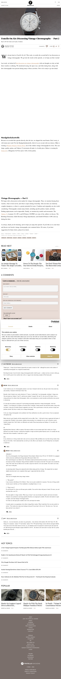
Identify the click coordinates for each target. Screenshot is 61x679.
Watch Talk (30, 644)
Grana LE (4, 151)
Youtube (30, 659)
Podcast (4, 237)
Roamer (29, 237)
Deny (11, 356)
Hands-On (31, 639)
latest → (57, 246)
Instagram (30, 657)
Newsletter (30, 629)
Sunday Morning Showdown (30, 648)
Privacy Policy (30, 673)
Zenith (34, 237)
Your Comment (6, 284)
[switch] (23, 350)
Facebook (30, 655)
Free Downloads (30, 626)
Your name (5, 294)
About (30, 620)
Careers (30, 622)
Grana (19, 237)
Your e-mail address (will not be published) (12, 300)
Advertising (30, 624)
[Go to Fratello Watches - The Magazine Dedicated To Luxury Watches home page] (30, 1)
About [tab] (50, 326)
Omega (24, 237)
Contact (30, 631)
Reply (8, 379)
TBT (30, 640)
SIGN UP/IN (4, 2)
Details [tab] (30, 326)
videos (58, 5)
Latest (30, 649)
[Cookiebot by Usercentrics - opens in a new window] (52, 322)
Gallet (15, 237)
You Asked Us (30, 642)
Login (6, 315)
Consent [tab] (10, 326)
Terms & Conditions (30, 671)
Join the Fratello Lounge (30, 619)
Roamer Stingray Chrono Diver (16, 145)
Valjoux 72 (4, 214)
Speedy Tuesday (30, 637)
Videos (31, 627)
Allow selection (30, 356)
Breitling (9, 237)
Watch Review (30, 646)
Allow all (49, 356)
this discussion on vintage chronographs (27, 63)
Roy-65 (5, 385)
